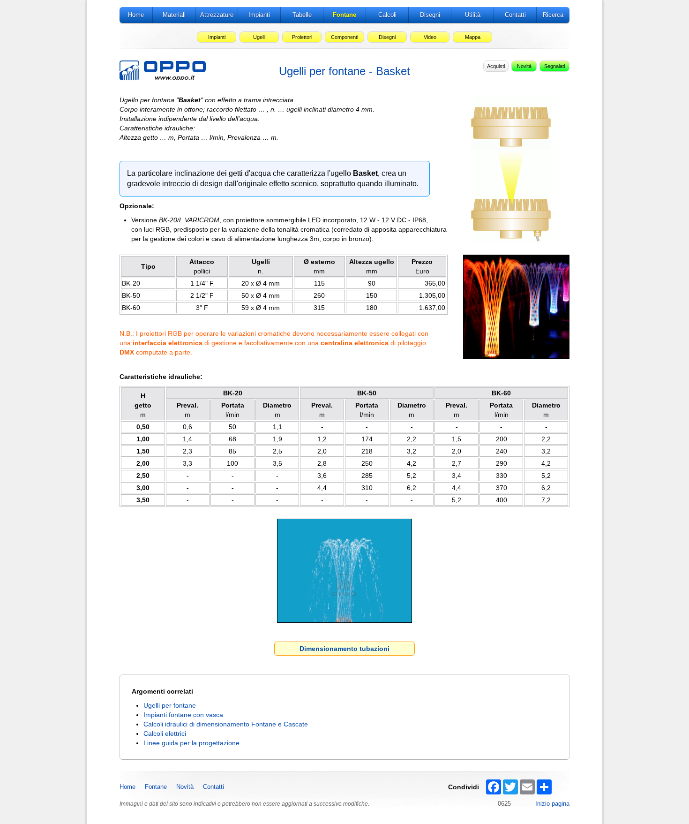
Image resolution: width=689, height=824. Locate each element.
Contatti (213, 786)
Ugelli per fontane (169, 705)
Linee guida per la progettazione (191, 743)
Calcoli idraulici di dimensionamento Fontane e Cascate (225, 724)
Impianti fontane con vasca (183, 714)
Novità (185, 786)
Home (127, 786)
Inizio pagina (552, 803)
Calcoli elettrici (164, 733)
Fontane (156, 786)
